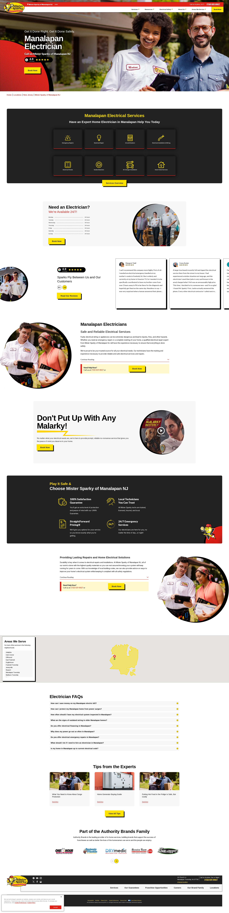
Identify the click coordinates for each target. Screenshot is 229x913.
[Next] (64, 287)
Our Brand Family (195, 888)
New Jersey (28, 95)
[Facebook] (37, 882)
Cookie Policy (31, 902)
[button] (161, 432)
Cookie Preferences (21, 902)
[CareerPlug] (34, 878)
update (56, 4)
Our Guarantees (131, 888)
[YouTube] (37, 878)
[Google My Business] (41, 882)
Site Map (97, 900)
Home (9, 95)
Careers (177, 888)
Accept (55, 907)
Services (114, 888)
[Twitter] (34, 882)
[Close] (61, 897)
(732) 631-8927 (213, 4)
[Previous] (59, 287)
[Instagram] (41, 878)
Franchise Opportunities (156, 888)
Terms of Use (123, 900)
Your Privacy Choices (136, 900)
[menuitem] (135, 9)
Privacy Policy (104, 900)
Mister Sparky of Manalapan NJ (47, 95)
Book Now (217, 9)
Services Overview (114, 183)
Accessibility (91, 900)
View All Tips (114, 813)
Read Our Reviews (69, 296)
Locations (17, 95)
